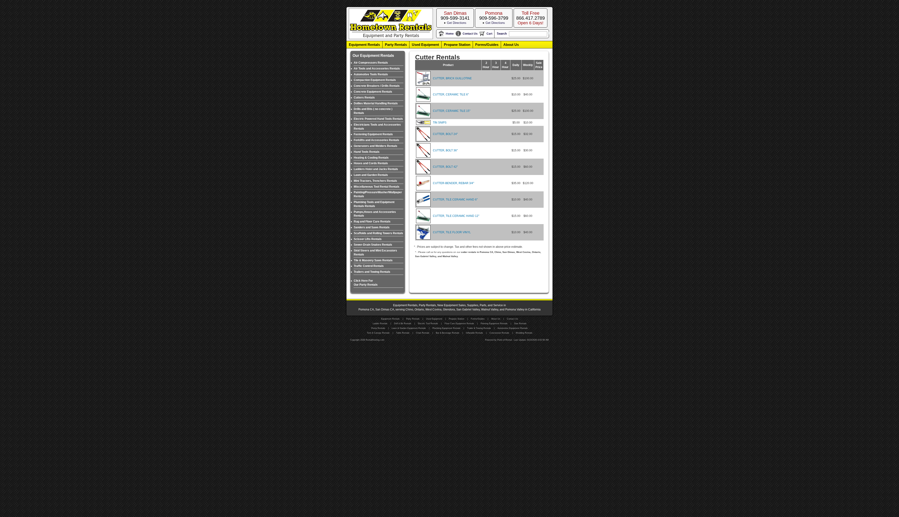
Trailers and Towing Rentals (372, 271)
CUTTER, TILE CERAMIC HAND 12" (456, 216)
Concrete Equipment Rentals (373, 91)
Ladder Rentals (380, 323)
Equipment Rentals (364, 45)
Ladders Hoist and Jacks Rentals (376, 169)
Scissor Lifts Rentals (368, 239)
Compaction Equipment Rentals (375, 80)
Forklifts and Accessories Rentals (376, 140)
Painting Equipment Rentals (494, 323)
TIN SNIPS (439, 122)
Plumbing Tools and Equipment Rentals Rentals (374, 204)
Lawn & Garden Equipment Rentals (409, 328)
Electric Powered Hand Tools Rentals (378, 118)
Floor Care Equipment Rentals (459, 323)
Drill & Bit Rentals (402, 323)
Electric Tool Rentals (428, 323)
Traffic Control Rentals (369, 266)
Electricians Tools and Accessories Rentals (377, 126)
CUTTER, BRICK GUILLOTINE (452, 78)
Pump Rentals (378, 328)
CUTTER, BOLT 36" (445, 150)
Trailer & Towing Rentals (479, 328)
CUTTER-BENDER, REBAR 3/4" (453, 183)
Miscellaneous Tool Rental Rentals (376, 186)
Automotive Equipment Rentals (512, 328)
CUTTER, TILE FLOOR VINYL (452, 232)
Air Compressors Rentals (371, 62)
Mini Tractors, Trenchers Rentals (375, 180)
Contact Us (470, 33)
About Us (511, 45)
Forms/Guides (486, 45)
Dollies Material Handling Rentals (376, 103)
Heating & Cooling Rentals (371, 157)
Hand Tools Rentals (366, 151)
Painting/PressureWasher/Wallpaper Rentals (378, 194)
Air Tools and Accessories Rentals (377, 68)
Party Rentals (396, 45)
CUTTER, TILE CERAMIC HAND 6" (455, 199)
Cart (489, 33)
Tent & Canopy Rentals (378, 333)
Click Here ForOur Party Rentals (366, 282)
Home (450, 33)
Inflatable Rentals (474, 333)
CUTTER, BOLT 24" (445, 134)
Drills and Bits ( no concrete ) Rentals (373, 111)
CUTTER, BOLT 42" (445, 166)
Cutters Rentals (364, 97)
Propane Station (457, 45)
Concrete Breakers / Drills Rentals (377, 85)
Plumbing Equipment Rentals (446, 328)
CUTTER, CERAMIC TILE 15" (451, 111)
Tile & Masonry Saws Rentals (373, 260)
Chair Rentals (422, 333)
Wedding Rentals (524, 333)
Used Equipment (425, 45)
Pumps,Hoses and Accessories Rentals (375, 214)
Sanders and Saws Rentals (372, 227)
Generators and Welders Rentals (375, 146)
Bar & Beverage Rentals (447, 333)
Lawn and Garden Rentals (371, 175)
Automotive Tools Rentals (371, 74)
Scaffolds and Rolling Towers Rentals (378, 233)
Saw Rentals (520, 323)
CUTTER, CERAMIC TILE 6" (451, 94)
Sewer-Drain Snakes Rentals (373, 244)
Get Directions (456, 23)
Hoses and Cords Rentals (371, 163)
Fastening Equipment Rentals (373, 134)
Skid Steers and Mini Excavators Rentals (375, 252)
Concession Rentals (499, 333)
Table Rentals (402, 333)
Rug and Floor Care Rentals (372, 221)
